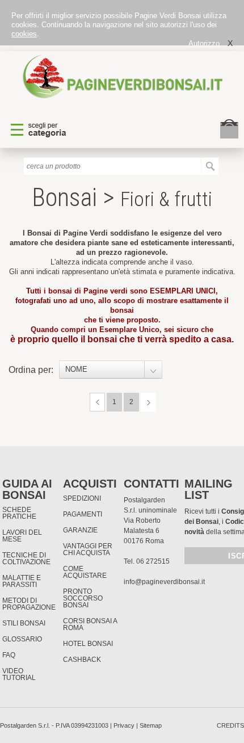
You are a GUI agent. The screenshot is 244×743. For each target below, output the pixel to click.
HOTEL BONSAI (88, 644)
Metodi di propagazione (29, 604)
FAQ (8, 655)
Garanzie (80, 530)
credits (230, 725)
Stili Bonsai (23, 623)
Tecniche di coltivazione (26, 558)
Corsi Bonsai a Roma (90, 624)
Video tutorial (19, 674)
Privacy (123, 725)
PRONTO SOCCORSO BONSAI (83, 598)
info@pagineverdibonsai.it (164, 582)
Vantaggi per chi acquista (87, 549)
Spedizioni (82, 498)
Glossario (22, 639)
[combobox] (110, 369)
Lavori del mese (22, 535)
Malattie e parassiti (21, 581)
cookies (24, 34)
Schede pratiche (19, 513)
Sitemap (151, 725)
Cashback (82, 660)
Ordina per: (31, 370)
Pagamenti (82, 514)
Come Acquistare (85, 572)
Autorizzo (204, 43)
